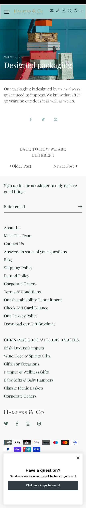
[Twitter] (6, 423)
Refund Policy (16, 275)
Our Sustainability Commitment (33, 299)
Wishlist (76, 12)
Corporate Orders (20, 283)
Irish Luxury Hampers (24, 347)
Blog (8, 259)
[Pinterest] (39, 423)
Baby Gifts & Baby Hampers (28, 380)
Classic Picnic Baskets (23, 388)
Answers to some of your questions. (36, 251)
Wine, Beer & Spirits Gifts (27, 355)
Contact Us (14, 243)
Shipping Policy (18, 267)
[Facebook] (17, 423)
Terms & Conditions (22, 291)
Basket (81, 10)
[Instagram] (28, 423)
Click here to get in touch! (43, 485)
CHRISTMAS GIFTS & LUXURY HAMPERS (41, 339)
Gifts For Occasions (21, 363)
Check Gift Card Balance (26, 307)
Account (64, 12)
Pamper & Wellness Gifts (26, 371)
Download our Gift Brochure (29, 323)
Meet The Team (17, 235)
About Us (12, 227)
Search (70, 12)
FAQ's (58, 12)
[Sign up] (80, 206)
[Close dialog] (78, 458)
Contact (52, 12)
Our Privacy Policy (20, 315)
